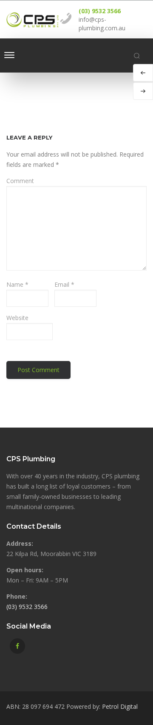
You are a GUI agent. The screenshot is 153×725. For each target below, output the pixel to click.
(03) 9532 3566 (100, 11)
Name (17, 284)
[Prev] (143, 73)
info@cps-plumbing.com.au (102, 23)
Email (64, 284)
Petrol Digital (120, 706)
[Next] (143, 91)
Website (17, 318)
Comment (20, 181)
